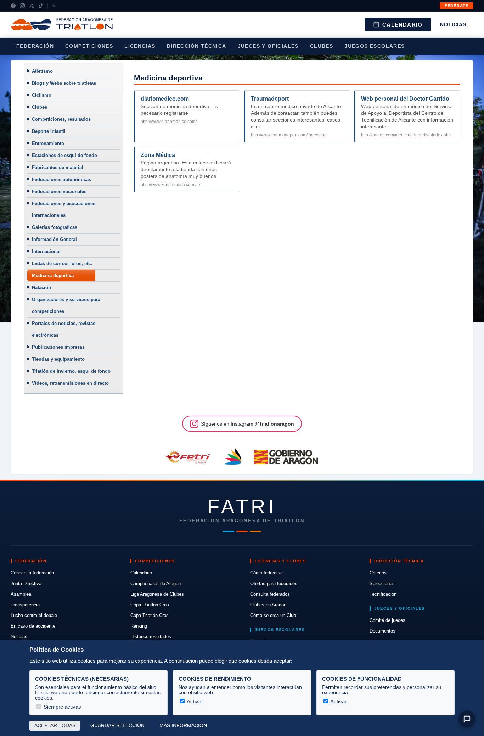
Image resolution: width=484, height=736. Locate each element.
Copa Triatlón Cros (149, 615)
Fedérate (456, 6)
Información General (54, 239)
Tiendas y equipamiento (58, 359)
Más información (183, 725)
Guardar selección (117, 725)
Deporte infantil (49, 131)
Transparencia (25, 604)
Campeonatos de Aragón (155, 583)
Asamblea (21, 594)
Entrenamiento (48, 143)
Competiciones (89, 46)
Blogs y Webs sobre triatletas (64, 83)
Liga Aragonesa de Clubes (157, 594)
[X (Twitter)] (31, 5)
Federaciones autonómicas (61, 179)
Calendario (402, 25)
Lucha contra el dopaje (34, 615)
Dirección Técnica (196, 46)
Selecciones (382, 583)
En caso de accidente (33, 626)
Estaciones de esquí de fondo (64, 155)
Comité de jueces (387, 620)
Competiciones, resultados (61, 119)
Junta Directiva (26, 583)
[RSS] (54, 6)
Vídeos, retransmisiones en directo (70, 383)
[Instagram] (22, 5)
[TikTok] (40, 5)
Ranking (138, 626)
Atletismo (42, 71)
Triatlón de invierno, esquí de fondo (71, 371)
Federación (35, 46)
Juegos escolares (374, 46)
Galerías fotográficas (54, 227)
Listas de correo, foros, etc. (62, 263)
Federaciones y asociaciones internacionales (63, 209)
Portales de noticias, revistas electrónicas (63, 329)
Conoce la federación (32, 572)
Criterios (378, 572)
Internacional (46, 251)
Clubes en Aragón (268, 604)
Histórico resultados (150, 636)
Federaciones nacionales (59, 191)
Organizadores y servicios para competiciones (66, 305)
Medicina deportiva (53, 275)
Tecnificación (383, 594)
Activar (194, 701)
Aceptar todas (54, 725)
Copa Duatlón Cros (149, 604)
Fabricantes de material (57, 167)
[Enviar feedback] (466, 718)
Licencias (140, 46)
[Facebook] (13, 5)
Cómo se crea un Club (273, 615)
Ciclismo (41, 95)
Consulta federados (270, 594)
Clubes (321, 46)
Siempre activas (61, 707)
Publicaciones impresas (58, 347)
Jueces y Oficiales (268, 46)
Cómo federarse (266, 572)
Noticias (453, 24)
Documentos (382, 631)
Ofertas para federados (273, 583)
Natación (41, 287)
